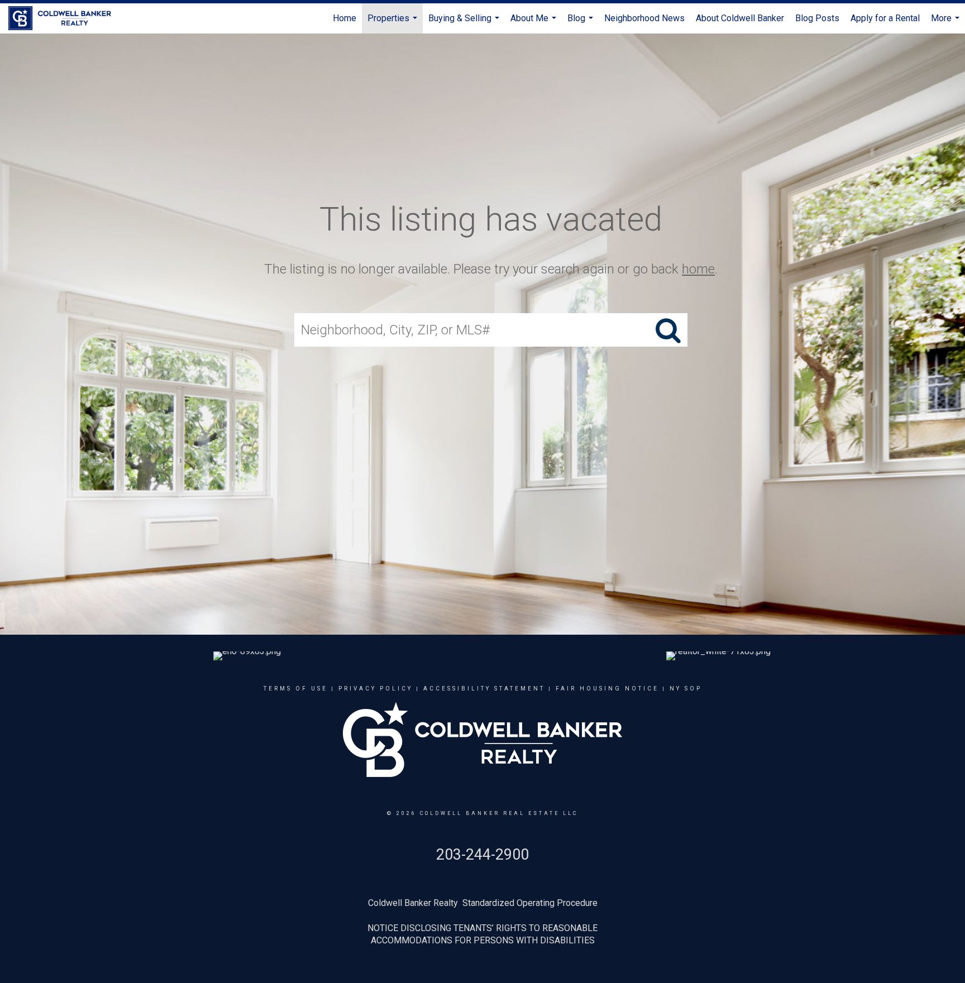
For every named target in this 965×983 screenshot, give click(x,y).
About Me (534, 23)
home (698, 269)
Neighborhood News (644, 18)
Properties (393, 23)
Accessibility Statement (484, 688)
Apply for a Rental (885, 18)
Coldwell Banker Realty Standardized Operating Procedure (483, 903)
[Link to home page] (65, 18)
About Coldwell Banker (740, 18)
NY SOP (686, 688)
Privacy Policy (375, 688)
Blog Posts (817, 18)
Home (344, 18)
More (946, 23)
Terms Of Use (296, 688)
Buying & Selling (465, 23)
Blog (581, 23)
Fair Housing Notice (607, 688)
